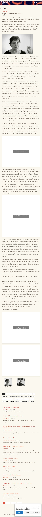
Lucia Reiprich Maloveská (8, 440)
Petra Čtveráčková (7, 468)
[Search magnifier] (38, 8)
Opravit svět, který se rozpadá (11, 493)
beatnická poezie (15, 394)
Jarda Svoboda (29, 394)
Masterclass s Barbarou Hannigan (12, 475)
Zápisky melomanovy (25, 401)
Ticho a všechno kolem (9, 438)
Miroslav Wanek (27, 396)
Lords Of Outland (20, 396)
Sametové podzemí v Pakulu (10, 458)
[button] (39, 504)
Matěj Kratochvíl (6, 418)
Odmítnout (28, 512)
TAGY (4, 394)
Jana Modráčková (22, 394)
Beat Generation (8, 394)
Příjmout (19, 512)
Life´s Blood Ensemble (12, 396)
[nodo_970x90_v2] (21, 3)
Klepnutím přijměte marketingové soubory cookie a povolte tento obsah (21, 151)
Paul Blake (32, 396)
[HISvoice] (3, 8)
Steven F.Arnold (5, 401)
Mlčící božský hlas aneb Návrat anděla (13, 446)
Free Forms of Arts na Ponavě (11, 407)
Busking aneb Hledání (9, 466)
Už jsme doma (11, 401)
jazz (33, 394)
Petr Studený (5, 448)
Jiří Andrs (5, 460)
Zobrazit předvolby (36, 512)
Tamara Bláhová (6, 409)
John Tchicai (5, 396)
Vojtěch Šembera (6, 477)
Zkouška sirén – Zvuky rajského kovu (13, 416)
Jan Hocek (4, 11)
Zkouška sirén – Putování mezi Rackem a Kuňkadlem (17, 483)
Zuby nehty (32, 401)
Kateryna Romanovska (8, 430)
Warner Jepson (17, 401)
